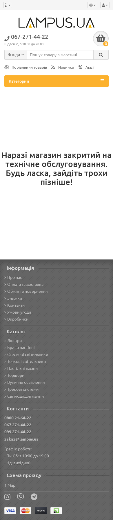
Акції (89, 67)
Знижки (14, 298)
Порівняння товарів (29, 67)
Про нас (14, 277)
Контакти (16, 305)
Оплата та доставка (25, 284)
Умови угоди (19, 312)
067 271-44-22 (17, 425)
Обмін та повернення (27, 291)
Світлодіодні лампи (25, 396)
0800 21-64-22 (17, 418)
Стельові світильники (27, 354)
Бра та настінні (21, 347)
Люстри (14, 340)
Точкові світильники (26, 361)
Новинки (65, 67)
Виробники (17, 319)
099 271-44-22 (17, 432)
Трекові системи (23, 389)
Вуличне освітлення (26, 382)
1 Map (9, 485)
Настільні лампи (22, 368)
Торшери (15, 375)
